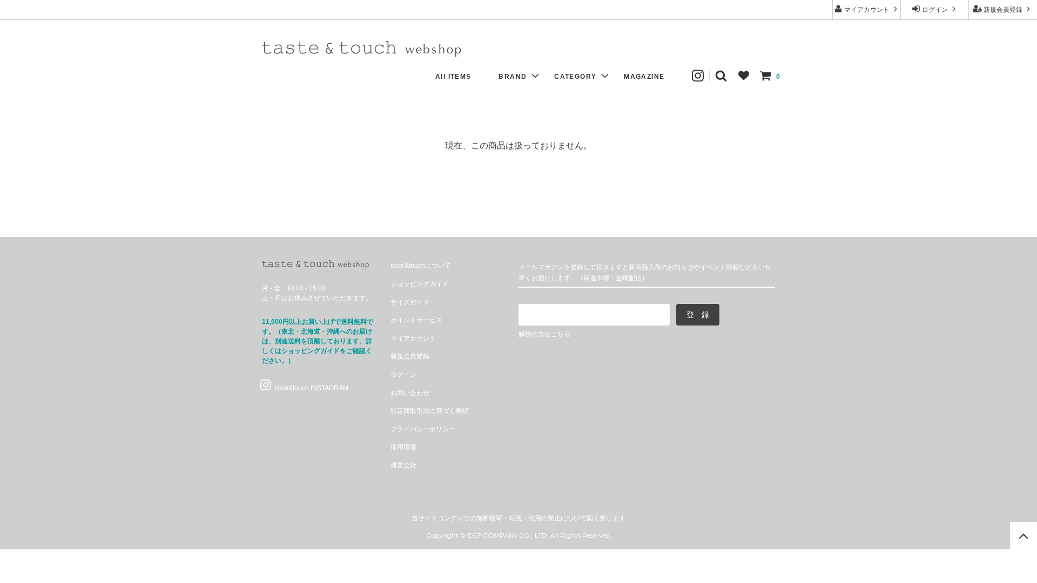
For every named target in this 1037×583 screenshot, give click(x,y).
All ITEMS (453, 76)
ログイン (935, 9)
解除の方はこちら (544, 334)
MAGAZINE (644, 76)
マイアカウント (867, 9)
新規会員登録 (1003, 9)
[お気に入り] (744, 76)
